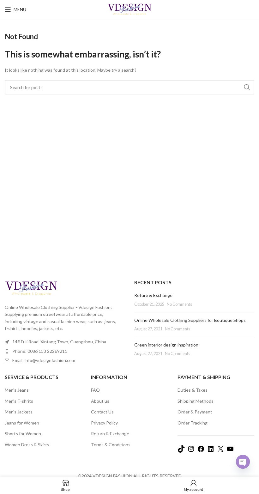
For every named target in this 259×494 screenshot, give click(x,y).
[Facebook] (201, 451)
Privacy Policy (104, 422)
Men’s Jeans (17, 390)
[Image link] (31, 287)
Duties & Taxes (193, 390)
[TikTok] (181, 451)
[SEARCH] (247, 87)
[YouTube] (230, 451)
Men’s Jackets (19, 411)
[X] (220, 451)
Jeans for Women (22, 422)
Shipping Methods (196, 401)
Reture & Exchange (153, 295)
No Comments (179, 304)
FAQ (95, 390)
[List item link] (65, 351)
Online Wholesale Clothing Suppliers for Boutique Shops (190, 320)
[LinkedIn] (210, 451)
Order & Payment (195, 411)
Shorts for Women (23, 433)
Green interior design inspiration (166, 344)
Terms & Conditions (110, 444)
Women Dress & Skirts (27, 444)
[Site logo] (129, 9)
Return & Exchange (110, 433)
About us (100, 401)
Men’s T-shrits (19, 401)
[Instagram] (191, 451)
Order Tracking (193, 422)
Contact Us (102, 411)
